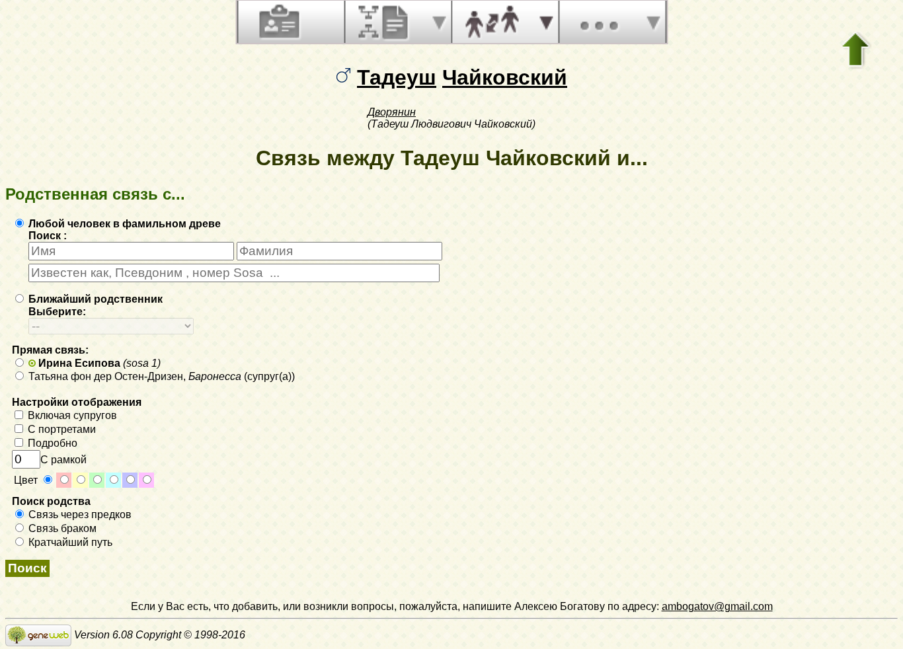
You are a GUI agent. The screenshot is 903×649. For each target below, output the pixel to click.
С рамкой (63, 459)
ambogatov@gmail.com (717, 606)
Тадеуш (396, 77)
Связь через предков (79, 514)
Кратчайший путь (69, 542)
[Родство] (491, 22)
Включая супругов (71, 415)
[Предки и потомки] (384, 22)
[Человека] (277, 22)
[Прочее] (599, 22)
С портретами (60, 429)
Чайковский (504, 77)
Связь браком (61, 528)
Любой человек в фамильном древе (123, 223)
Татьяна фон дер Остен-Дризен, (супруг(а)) (160, 376)
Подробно (51, 443)
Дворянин (392, 112)
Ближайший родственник (94, 299)
